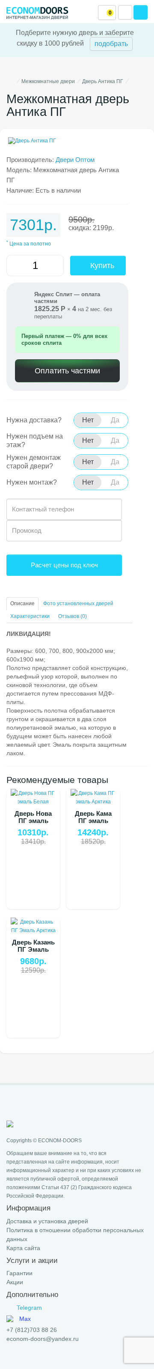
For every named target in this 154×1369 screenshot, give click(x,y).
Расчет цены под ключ (64, 565)
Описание (22, 604)
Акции (14, 1282)
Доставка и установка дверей (47, 1221)
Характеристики (30, 616)
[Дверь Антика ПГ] (77, 141)
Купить (101, 265)
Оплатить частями (67, 371)
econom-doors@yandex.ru (42, 1338)
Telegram (29, 1307)
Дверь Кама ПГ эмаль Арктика (93, 820)
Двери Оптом (75, 159)
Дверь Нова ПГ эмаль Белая (33, 820)
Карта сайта (23, 1248)
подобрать (111, 43)
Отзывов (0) (72, 616)
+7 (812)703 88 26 (31, 1329)
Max (25, 1318)
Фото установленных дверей (78, 604)
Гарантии (19, 1273)
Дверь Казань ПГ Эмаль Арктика (33, 949)
